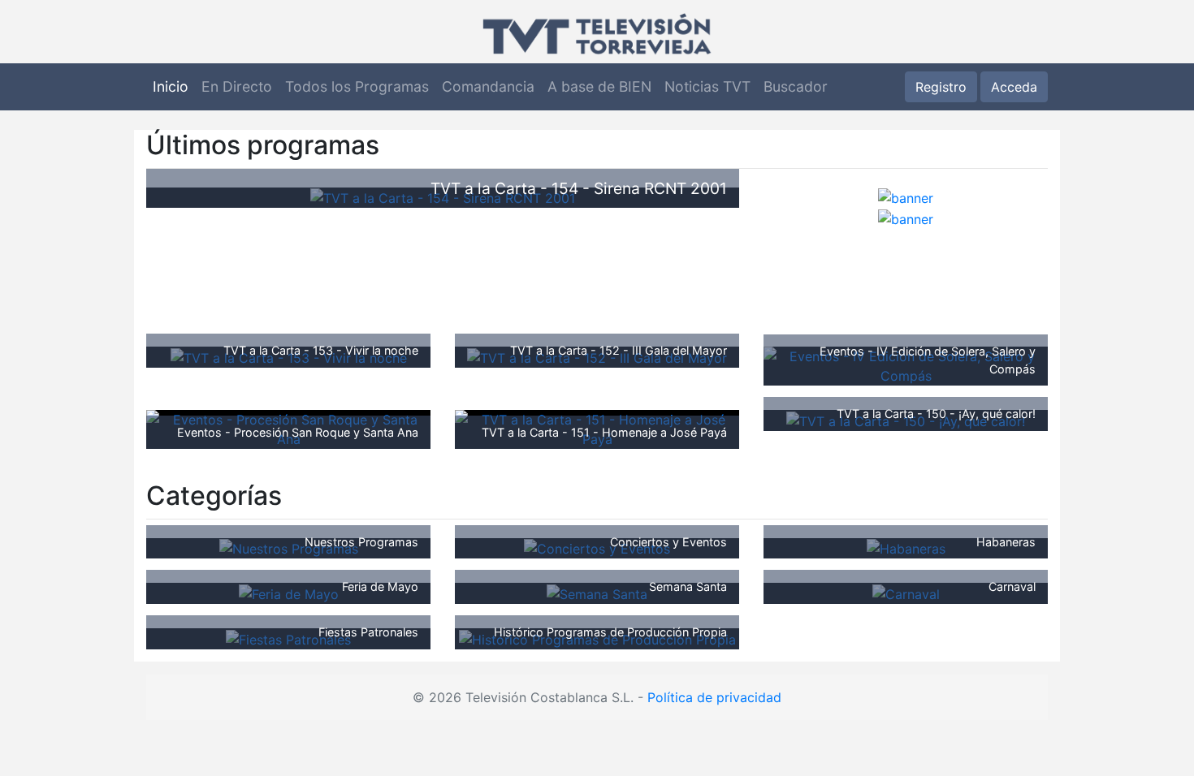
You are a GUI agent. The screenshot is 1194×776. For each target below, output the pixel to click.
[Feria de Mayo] (289, 592)
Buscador (796, 86)
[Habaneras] (906, 548)
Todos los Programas (357, 86)
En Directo (236, 86)
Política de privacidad (714, 697)
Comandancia (488, 86)
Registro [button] (941, 87)
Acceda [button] (1014, 87)
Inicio (170, 86)
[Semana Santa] (597, 592)
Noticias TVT (707, 86)
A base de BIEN (599, 86)
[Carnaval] (906, 592)
